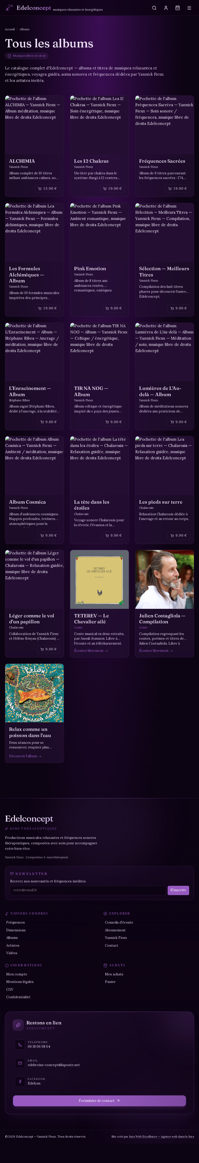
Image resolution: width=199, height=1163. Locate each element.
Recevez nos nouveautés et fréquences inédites (48, 881)
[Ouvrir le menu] (189, 8)
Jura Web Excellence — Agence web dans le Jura (161, 1136)
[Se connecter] (166, 8)
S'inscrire (178, 890)
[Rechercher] (154, 8)
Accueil (10, 29)
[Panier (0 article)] (178, 8)
